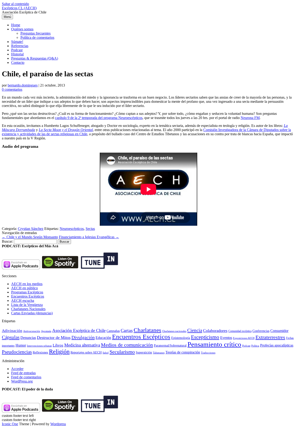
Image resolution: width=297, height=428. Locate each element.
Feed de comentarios (26, 377)
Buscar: (7, 241)
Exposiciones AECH (244, 338)
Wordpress (58, 424)
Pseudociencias (17, 352)
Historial (17, 54)
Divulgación (83, 337)
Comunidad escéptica (240, 331)
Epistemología (180, 338)
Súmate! (17, 42)
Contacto (17, 62)
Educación (103, 337)
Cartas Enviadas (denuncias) (32, 313)
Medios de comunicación (127, 345)
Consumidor (279, 330)
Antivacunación (31, 331)
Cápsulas (10, 337)
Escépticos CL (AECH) (19, 8)
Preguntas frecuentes (35, 33)
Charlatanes (147, 330)
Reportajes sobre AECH (86, 352)
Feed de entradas (23, 373)
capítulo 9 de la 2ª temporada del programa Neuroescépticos (98, 118)
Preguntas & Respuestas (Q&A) (34, 58)
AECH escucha (22, 300)
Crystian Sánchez (30, 229)
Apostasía (46, 331)
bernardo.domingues (23, 85)
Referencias (19, 46)
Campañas (113, 331)
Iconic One (10, 424)
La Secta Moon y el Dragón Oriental (66, 130)
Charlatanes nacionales (174, 331)
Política (255, 345)
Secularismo (122, 352)
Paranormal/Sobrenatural (170, 345)
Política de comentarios (37, 37)
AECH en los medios (26, 284)
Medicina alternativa (82, 345)
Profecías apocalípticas (276, 345)
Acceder (17, 369)
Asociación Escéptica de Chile (79, 330)
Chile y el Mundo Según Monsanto (30, 237)
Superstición (144, 352)
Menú (7, 17)
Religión (59, 351)
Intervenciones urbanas (39, 345)
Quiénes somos (22, 29)
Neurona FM (250, 118)
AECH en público (24, 288)
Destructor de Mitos (54, 337)
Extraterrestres (270, 337)
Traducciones (208, 352)
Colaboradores (215, 330)
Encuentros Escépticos (27, 296)
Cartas (127, 330)
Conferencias (260, 331)
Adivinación (12, 330)
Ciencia (194, 330)
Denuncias (28, 338)
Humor (21, 345)
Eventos (226, 337)
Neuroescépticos (72, 229)
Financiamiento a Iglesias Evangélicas (89, 237)
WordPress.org (22, 381)
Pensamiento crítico (214, 344)
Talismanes (159, 352)
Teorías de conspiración (182, 352)
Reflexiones (40, 352)
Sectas (90, 229)
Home (15, 25)
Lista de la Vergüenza (27, 305)
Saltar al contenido (15, 4)
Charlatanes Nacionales (28, 309)
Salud (106, 352)
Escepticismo (205, 337)
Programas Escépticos (27, 292)
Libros (58, 345)
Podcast (17, 50)
